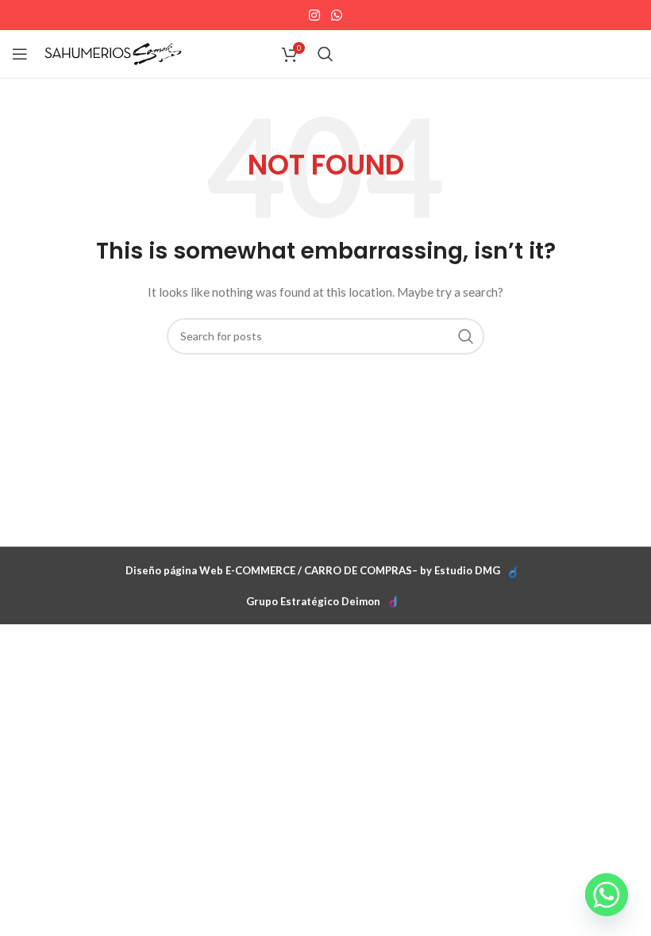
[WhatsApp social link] (336, 15)
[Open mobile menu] (20, 54)
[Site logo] (113, 52)
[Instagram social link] (315, 15)
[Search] (325, 54)
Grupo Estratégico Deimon (313, 601)
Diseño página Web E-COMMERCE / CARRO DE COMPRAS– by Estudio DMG (312, 570)
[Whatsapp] (606, 894)
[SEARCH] (466, 336)
